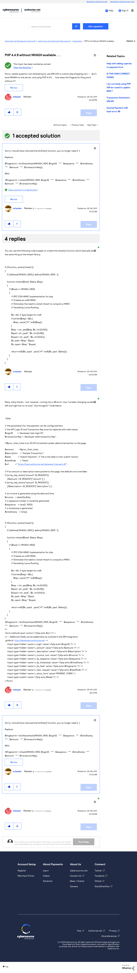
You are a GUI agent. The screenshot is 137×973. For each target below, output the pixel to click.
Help (111, 10)
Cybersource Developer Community (11, 10)
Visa (79, 930)
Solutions (47, 881)
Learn (46, 870)
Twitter (98, 870)
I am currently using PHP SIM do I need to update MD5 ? (119, 87)
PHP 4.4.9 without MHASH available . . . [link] (100, 41)
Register (22, 870)
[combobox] (54, 26)
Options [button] (129, 41)
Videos (46, 875)
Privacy (113, 930)
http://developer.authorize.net (29, 640)
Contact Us (75, 875)
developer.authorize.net (97, 1)
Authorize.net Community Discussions (54, 41)
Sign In (125, 10)
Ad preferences (109, 936)
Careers (74, 886)
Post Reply (83, 842)
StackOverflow (102, 886)
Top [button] (6, 966)
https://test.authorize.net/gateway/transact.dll (42, 464)
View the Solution (22, 67)
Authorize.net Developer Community (20, 41)
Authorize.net (95, 930)
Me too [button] (13, 87)
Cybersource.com (79, 870)
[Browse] (131, 10)
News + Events (77, 881)
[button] (9, 112)
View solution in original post (22, 190)
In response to (43, 208)
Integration (77, 41)
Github (98, 881)
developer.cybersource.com (122, 1)
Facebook (99, 875)
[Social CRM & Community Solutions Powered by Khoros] (128, 967)
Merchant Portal (26, 875)
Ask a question (95, 26)
